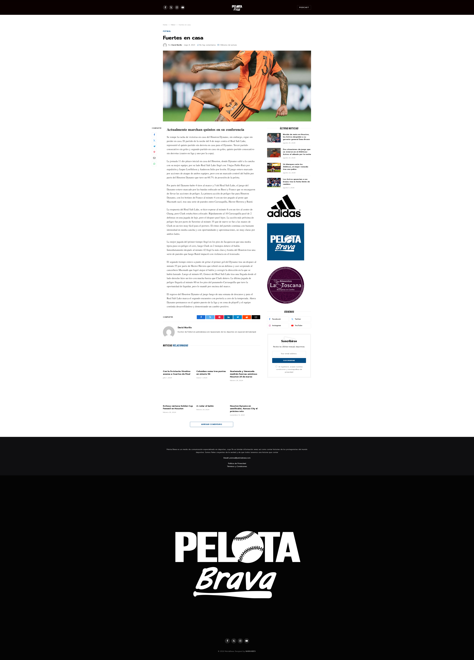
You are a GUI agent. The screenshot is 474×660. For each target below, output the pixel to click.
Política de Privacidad (237, 463)
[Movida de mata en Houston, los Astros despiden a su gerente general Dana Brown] (274, 137)
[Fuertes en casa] (237, 86)
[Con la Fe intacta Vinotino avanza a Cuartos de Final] (178, 359)
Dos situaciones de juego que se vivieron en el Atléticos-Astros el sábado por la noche (297, 152)
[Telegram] (154, 146)
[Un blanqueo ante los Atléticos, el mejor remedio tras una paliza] (274, 167)
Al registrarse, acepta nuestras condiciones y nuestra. (289, 369)
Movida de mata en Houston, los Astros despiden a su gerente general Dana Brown (296, 137)
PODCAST (304, 7)
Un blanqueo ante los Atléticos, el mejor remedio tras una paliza (295, 167)
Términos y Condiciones (237, 466)
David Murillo (176, 45)
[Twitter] (154, 140)
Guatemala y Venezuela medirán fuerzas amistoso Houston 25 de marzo (243, 374)
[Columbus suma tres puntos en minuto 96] (211, 359)
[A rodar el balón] (211, 394)
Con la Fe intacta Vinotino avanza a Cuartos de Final (176, 373)
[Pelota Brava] (237, 7)
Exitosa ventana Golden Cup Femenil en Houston (178, 407)
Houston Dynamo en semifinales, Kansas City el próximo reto (244, 409)
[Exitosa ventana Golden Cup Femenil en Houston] (178, 394)
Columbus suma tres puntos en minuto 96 (211, 373)
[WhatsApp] (154, 163)
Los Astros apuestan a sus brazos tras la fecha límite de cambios (296, 181)
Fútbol (167, 31)
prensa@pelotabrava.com (239, 458)
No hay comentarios (207, 45)
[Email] (154, 157)
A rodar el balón (205, 406)
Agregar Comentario (211, 424)
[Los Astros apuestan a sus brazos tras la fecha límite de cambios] (274, 182)
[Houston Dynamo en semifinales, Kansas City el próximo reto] (245, 394)
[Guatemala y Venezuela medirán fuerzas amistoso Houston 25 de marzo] (245, 359)
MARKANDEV (251, 651)
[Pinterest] (154, 152)
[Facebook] (154, 134)
